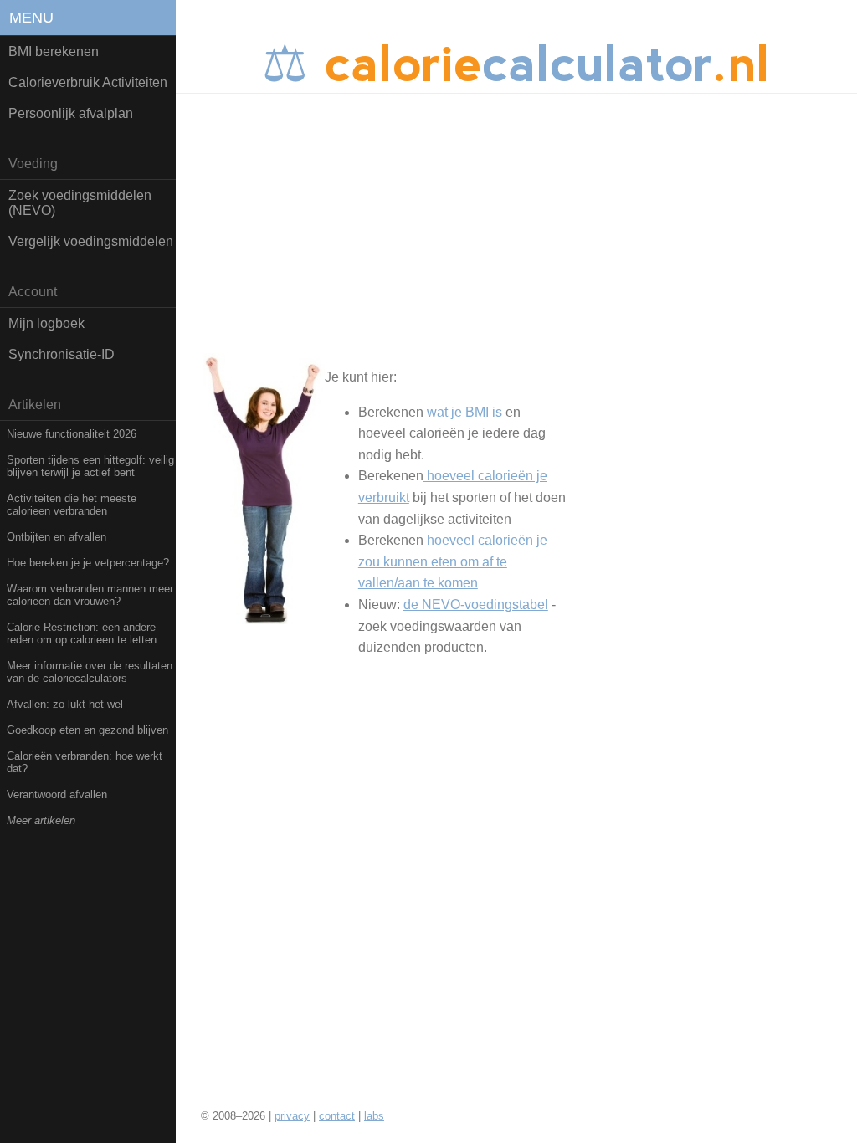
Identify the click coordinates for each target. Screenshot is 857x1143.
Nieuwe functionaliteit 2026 (71, 434)
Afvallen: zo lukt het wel (65, 704)
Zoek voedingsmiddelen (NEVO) (79, 203)
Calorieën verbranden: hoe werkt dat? (84, 762)
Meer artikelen (41, 820)
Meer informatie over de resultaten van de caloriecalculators (89, 671)
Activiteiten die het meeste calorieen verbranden (71, 504)
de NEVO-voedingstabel (475, 604)
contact (337, 1116)
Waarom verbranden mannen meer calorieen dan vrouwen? (90, 594)
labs (374, 1116)
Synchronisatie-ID (61, 354)
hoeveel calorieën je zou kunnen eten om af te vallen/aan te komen (452, 561)
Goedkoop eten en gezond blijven (87, 730)
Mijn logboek (46, 323)
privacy (292, 1116)
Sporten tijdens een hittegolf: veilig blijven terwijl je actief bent (90, 466)
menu (31, 17)
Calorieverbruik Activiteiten (87, 82)
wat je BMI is (462, 412)
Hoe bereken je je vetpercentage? (88, 562)
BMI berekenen (53, 51)
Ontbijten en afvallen (56, 536)
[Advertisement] (516, 219)
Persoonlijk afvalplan (70, 113)
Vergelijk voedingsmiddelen (90, 241)
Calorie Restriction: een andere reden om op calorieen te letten (82, 633)
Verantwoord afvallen (57, 794)
